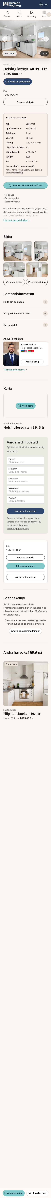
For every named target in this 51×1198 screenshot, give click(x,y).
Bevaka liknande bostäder (27, 185)
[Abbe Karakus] (11, 354)
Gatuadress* (13, 488)
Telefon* (12, 498)
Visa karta (28, 405)
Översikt (7, 16)
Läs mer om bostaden (15, 220)
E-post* (11, 459)
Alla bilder (9, 53)
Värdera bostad (37, 1193)
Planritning (31, 16)
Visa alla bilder (14, 282)
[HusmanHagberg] (12, 4)
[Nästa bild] (46, 39)
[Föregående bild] (4, 39)
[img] (22, 351)
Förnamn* (12, 469)
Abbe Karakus (28, 344)
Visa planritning (37, 282)
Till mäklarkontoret (14, 369)
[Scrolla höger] (48, 14)
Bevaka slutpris (25, 102)
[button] (25, 259)
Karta (44, 16)
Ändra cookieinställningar (25, 631)
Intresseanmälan (25, 566)
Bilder (19, 16)
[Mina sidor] (41, 4)
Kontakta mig (32, 361)
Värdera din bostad (25, 511)
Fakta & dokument (20, 81)
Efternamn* (13, 478)
